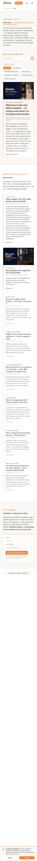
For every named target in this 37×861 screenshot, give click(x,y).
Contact (18, 3)
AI (27, 3)
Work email (10, 544)
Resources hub (7, 8)
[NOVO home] (7, 3)
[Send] (32, 58)
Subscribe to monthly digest (16, 553)
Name (7, 537)
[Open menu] (32, 3)
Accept (27, 858)
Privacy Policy (13, 854)
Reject (10, 858)
